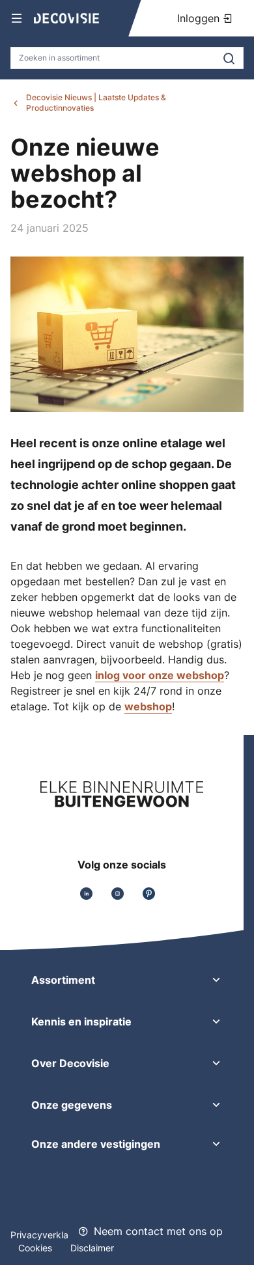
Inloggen (200, 18)
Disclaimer (92, 1247)
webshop (148, 706)
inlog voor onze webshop (159, 675)
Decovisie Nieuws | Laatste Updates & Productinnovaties (96, 102)
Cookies (36, 1247)
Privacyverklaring (47, 1234)
